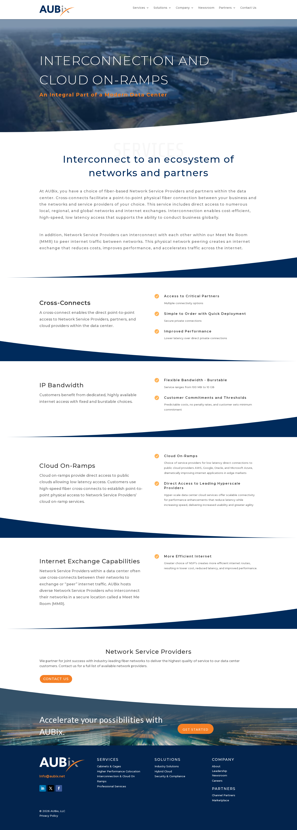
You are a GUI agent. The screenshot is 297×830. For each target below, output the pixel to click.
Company (183, 8)
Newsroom (206, 8)
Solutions (160, 8)
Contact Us (248, 8)
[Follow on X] (50, 788)
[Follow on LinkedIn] (42, 788)
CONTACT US (56, 679)
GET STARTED (196, 729)
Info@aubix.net (52, 776)
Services (139, 8)
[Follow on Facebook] (59, 788)
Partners (225, 8)
